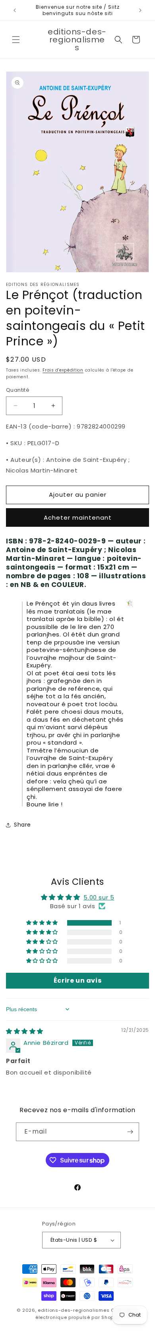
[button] (16, 39)
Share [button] (22, 825)
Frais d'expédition (63, 370)
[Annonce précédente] (14, 10)
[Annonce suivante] (140, 10)
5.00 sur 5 (98, 897)
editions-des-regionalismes (73, 1310)
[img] (24, 1031)
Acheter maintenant (78, 517)
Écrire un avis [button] (77, 980)
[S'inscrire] (130, 1131)
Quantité (17, 390)
